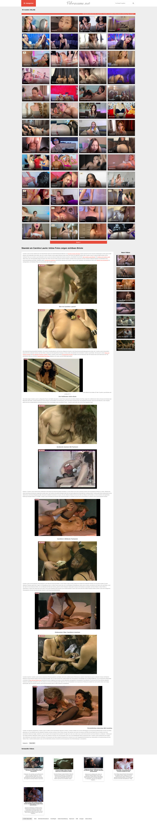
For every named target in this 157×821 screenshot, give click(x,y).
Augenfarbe (99, 13)
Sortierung (124, 13)
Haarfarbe (105, 13)
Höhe (115, 13)
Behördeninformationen (43, 818)
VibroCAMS (32, 743)
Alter (95, 13)
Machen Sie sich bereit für (102, 260)
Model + (78, 242)
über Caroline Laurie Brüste (89, 257)
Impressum (71, 818)
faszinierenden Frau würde (43, 356)
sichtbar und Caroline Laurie (103, 257)
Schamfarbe (111, 13)
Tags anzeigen (130, 13)
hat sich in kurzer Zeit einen (74, 253)
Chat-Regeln (53, 818)
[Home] (78, 3)
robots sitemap (88, 818)
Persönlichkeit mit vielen (67, 354)
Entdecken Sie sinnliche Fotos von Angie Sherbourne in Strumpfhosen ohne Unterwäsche (33, 770)
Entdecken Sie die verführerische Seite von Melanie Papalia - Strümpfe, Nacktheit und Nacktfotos (93, 770)
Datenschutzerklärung (63, 818)
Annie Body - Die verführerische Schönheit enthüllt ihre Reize (123, 771)
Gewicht (119, 13)
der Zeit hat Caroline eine (35, 680)
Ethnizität (92, 13)
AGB (77, 818)
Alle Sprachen (86, 13)
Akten (35, 818)
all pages (81, 818)
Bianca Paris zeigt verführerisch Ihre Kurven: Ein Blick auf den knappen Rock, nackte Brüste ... (33, 804)
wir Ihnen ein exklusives (50, 260)
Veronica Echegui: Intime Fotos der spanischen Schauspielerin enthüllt (63, 771)
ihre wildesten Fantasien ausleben (40, 354)
